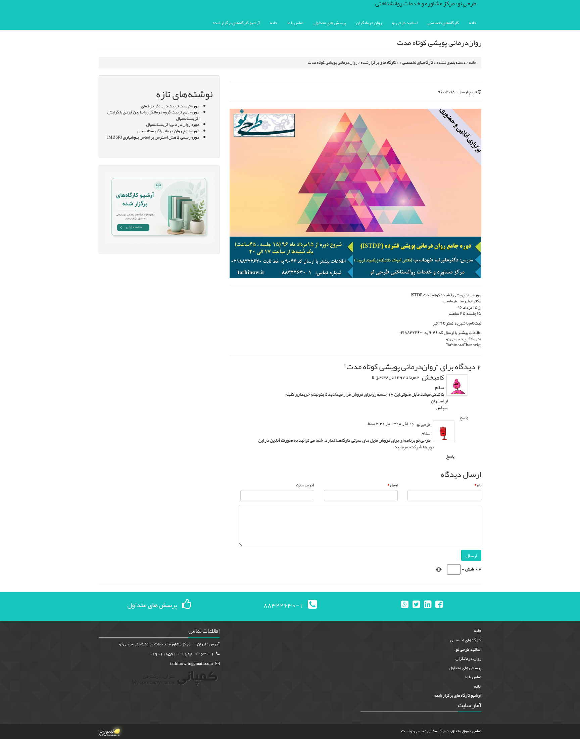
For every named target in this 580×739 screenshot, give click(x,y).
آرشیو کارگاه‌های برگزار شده (236, 22)
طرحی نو (424, 424)
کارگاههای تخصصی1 (416, 62)
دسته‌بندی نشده (451, 62)
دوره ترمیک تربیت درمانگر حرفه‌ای (170, 106)
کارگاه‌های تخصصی (443, 22)
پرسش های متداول (329, 22)
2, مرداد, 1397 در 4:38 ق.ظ (396, 377)
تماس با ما (295, 22)
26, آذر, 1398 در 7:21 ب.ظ (391, 423)
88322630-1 (283, 604)
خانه (472, 22)
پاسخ (464, 417)
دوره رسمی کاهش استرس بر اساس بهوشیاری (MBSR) (153, 137)
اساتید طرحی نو (405, 22)
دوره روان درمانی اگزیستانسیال (172, 124)
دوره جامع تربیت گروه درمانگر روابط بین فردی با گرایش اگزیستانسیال (153, 115)
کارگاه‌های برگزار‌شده (378, 62)
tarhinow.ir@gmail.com (191, 663)
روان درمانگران (369, 22)
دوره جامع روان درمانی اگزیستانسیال (168, 131)
